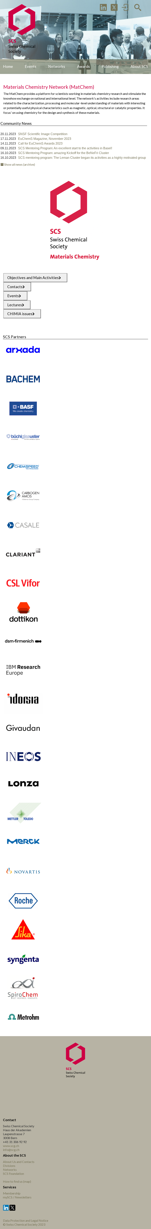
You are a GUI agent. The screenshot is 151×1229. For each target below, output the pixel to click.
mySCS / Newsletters (17, 1197)
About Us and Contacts (18, 1162)
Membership (11, 1193)
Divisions (9, 1165)
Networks (10, 1169)
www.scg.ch (11, 1146)
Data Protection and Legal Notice (25, 1220)
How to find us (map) (17, 1181)
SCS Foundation (13, 1173)
